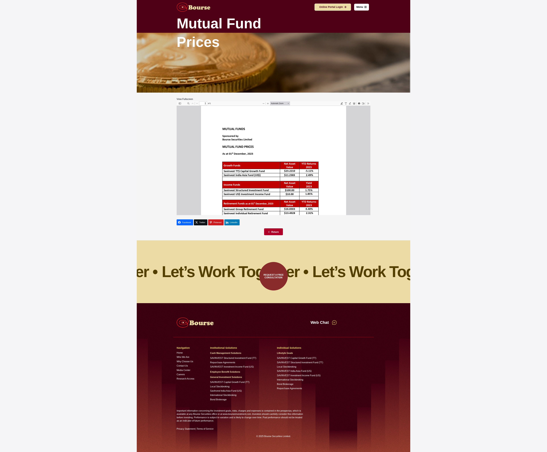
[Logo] (193, 7)
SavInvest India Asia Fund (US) (226, 391)
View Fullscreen (185, 99)
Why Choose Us (185, 361)
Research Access (185, 378)
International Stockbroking (223, 395)
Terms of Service (205, 429)
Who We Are (183, 357)
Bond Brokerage (218, 399)
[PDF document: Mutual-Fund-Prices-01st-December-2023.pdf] (273, 158)
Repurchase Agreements (222, 362)
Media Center (183, 370)
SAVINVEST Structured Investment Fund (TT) (233, 358)
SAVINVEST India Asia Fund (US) (294, 371)
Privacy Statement (186, 429)
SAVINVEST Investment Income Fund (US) (232, 367)
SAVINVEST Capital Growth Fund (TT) (229, 382)
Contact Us (182, 366)
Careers (181, 374)
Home (180, 353)
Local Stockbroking (219, 386)
